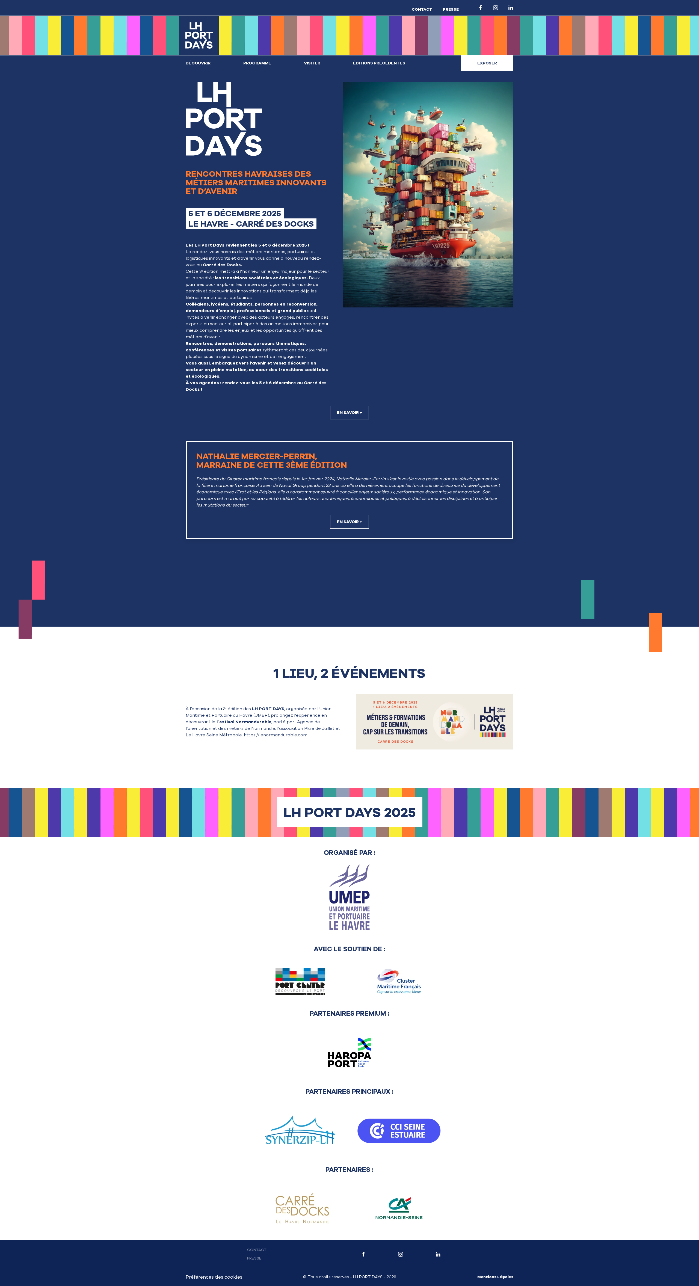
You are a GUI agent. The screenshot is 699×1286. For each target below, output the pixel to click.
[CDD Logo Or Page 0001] (300, 1208)
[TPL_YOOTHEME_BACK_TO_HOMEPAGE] (199, 35)
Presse (451, 9)
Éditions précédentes (379, 63)
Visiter (312, 63)
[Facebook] (363, 1254)
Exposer (487, 63)
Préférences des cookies (214, 1277)
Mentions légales (495, 1276)
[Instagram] (401, 1254)
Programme (257, 63)
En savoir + (349, 412)
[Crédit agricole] (399, 1208)
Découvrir (198, 63)
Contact (422, 9)
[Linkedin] (438, 1254)
